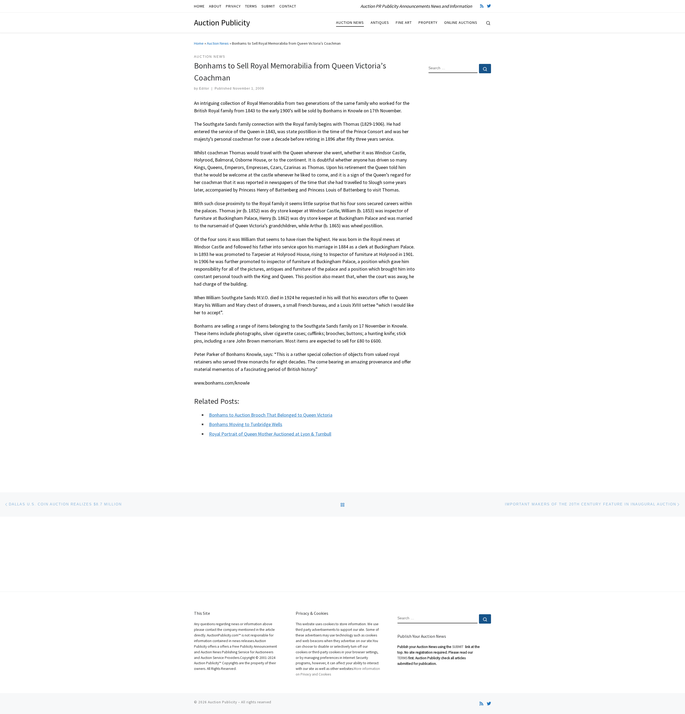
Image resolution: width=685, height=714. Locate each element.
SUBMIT (458, 646)
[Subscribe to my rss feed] (482, 6)
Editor (204, 88)
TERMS (402, 658)
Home (199, 43)
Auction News (218, 43)
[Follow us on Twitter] (489, 6)
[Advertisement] (459, 164)
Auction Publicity (222, 702)
